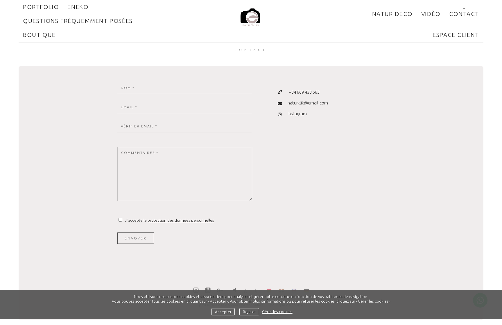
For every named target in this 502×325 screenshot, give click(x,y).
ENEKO (77, 6)
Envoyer (136, 238)
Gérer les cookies (277, 311)
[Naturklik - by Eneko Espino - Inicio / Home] (251, 21)
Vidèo (430, 13)
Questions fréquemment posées (78, 20)
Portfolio (41, 6)
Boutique (39, 34)
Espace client (456, 34)
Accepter (223, 311)
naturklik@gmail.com (308, 102)
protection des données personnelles (181, 220)
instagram (297, 113)
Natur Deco (392, 13)
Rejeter (249, 311)
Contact (464, 13)
